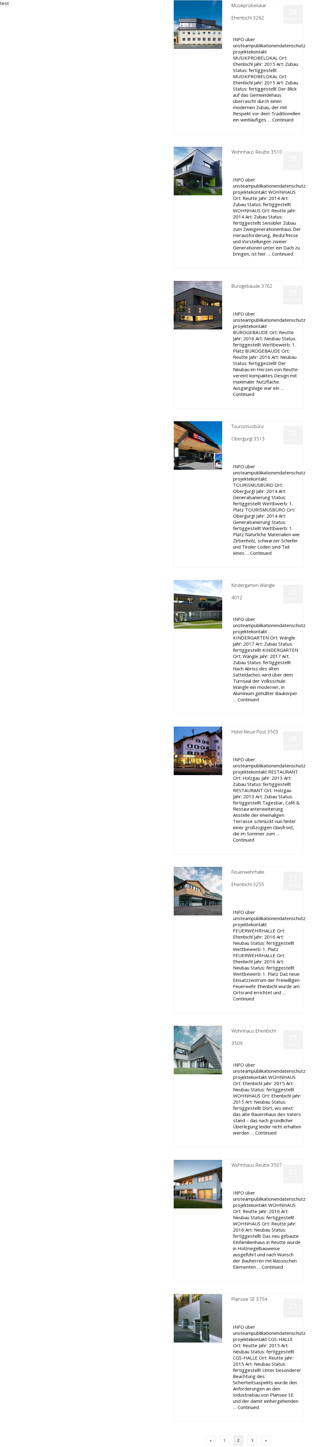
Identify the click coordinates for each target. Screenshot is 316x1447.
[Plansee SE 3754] (198, 1318)
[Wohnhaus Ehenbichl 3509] (198, 1049)
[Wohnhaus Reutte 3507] (198, 1183)
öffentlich (270, 30)
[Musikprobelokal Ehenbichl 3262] (198, 24)
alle (258, 30)
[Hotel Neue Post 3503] (198, 750)
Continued (282, 120)
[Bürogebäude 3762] (198, 305)
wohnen (269, 164)
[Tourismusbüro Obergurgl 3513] (198, 445)
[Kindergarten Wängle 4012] (198, 604)
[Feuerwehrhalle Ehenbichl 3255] (198, 890)
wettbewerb (241, 457)
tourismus (288, 450)
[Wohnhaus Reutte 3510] (198, 170)
